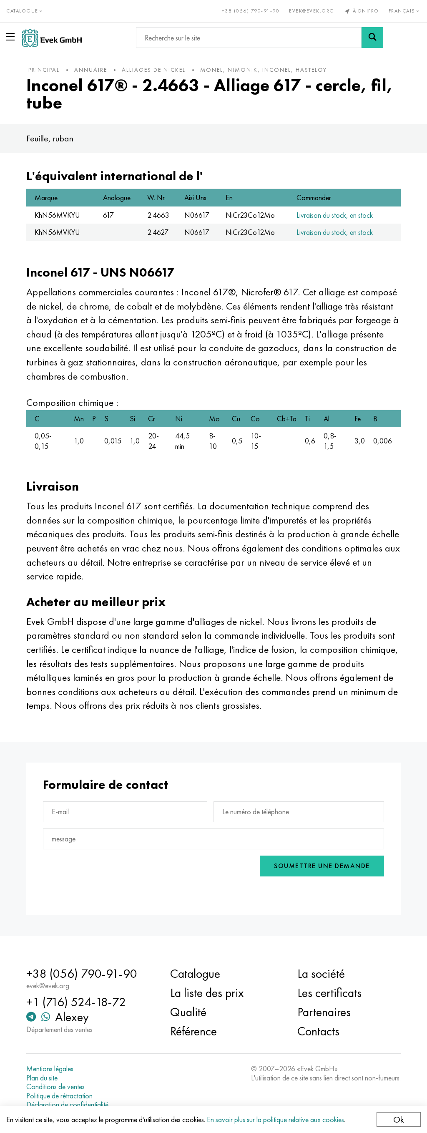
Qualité (188, 1012)
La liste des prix (207, 992)
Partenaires (324, 1012)
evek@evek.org (311, 11)
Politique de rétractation (59, 1095)
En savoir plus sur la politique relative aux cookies (275, 1119)
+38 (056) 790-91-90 (251, 11)
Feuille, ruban (49, 138)
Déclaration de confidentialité (67, 1104)
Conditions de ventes (55, 1086)
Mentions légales (49, 1068)
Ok (398, 1119)
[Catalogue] (12, 37)
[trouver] (372, 37)
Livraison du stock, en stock (334, 215)
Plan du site (42, 1078)
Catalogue (195, 973)
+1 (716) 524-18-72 (76, 1002)
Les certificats (329, 992)
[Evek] (52, 38)
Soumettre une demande (322, 865)
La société (321, 973)
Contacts (318, 1031)
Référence (193, 1031)
